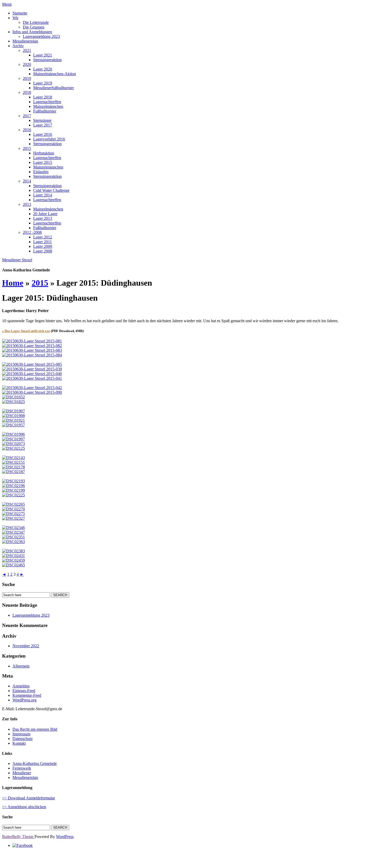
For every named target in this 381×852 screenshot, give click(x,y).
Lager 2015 (42, 162)
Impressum (21, 734)
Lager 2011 (42, 242)
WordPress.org (24, 700)
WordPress (65, 836)
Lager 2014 (42, 195)
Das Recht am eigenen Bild (34, 729)
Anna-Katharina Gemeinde (34, 763)
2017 (27, 116)
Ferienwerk (21, 768)
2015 (27, 148)
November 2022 (25, 646)
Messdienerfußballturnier (53, 88)
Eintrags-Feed (23, 690)
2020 (27, 64)
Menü (7, 4)
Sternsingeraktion (47, 60)
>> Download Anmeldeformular (28, 798)
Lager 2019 (42, 83)
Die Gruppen (33, 27)
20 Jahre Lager (45, 214)
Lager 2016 (42, 134)
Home (12, 282)
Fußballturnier (44, 111)
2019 (27, 78)
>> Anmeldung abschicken (24, 807)
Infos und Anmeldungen (32, 32)
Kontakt (19, 743)
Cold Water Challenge (51, 190)
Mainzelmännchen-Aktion (54, 74)
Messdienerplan (25, 41)
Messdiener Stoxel (17, 260)
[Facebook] (22, 845)
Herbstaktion (43, 153)
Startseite (19, 13)
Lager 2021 (42, 55)
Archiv (18, 46)
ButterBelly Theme (18, 836)
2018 (27, 92)
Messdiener (21, 773)
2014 (27, 181)
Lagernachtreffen (47, 102)
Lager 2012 (42, 237)
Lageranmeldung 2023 (41, 36)
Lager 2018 (42, 97)
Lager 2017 (42, 125)
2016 (27, 130)
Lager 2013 (42, 218)
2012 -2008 (32, 232)
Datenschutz (22, 738)
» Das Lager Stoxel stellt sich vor (26, 331)
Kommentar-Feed (26, 695)
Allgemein (21, 666)
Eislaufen (40, 172)
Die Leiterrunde (36, 22)
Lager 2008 (42, 251)
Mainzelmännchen (48, 106)
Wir (15, 18)
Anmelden (21, 686)
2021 (27, 50)
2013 (27, 204)
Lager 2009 (42, 246)
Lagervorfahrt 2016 (49, 139)
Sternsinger (42, 120)
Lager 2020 (42, 69)
